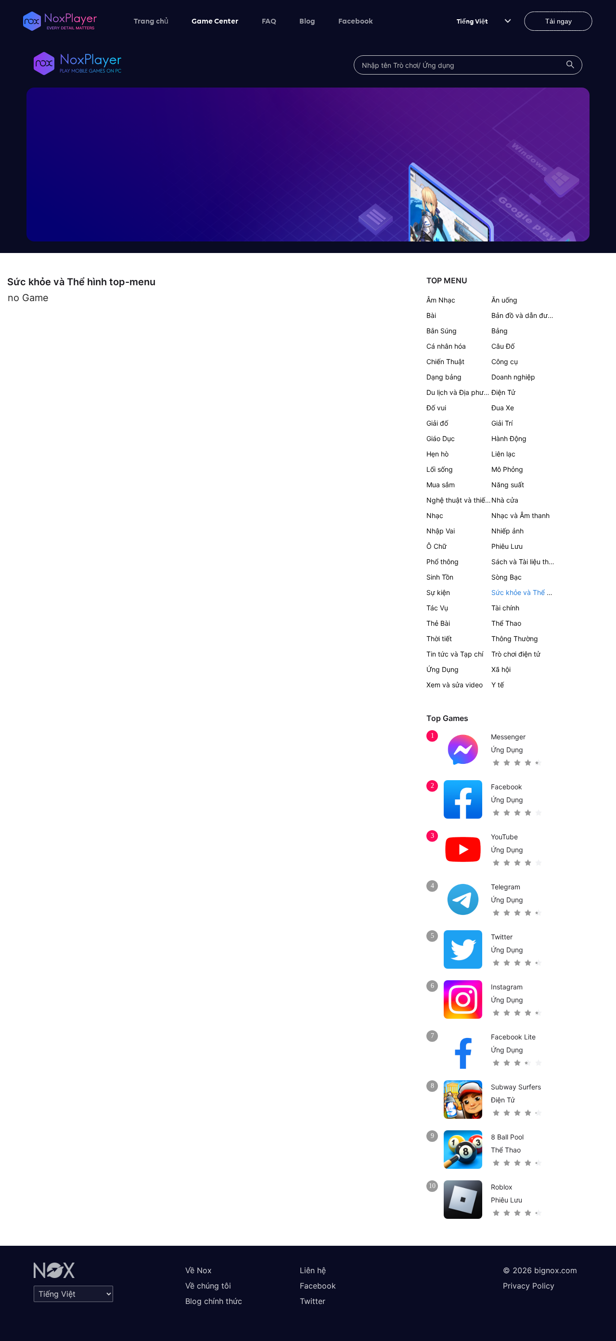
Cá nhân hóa (446, 346)
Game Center (215, 20)
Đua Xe (502, 408)
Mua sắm (440, 485)
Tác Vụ (437, 608)
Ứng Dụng (442, 669)
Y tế (497, 685)
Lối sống (439, 469)
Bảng (499, 331)
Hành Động (508, 438)
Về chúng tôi (208, 1285)
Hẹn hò (437, 454)
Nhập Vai (440, 531)
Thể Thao (506, 623)
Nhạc (434, 515)
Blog (307, 20)
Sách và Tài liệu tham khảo (533, 561)
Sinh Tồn (439, 577)
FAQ (269, 20)
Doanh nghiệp (513, 377)
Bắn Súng (441, 331)
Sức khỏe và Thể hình (525, 592)
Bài (431, 315)
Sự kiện (438, 592)
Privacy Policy (528, 1285)
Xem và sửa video (454, 685)
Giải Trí (502, 423)
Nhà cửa (504, 500)
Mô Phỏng (507, 469)
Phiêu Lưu (507, 546)
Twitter (312, 1301)
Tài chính (505, 608)
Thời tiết (439, 638)
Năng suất (507, 485)
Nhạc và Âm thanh (520, 515)
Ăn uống (504, 300)
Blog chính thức (213, 1301)
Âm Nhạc (440, 300)
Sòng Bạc (506, 577)
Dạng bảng (444, 377)
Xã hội (501, 669)
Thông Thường (514, 638)
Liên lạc (503, 454)
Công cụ (504, 361)
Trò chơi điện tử (515, 654)
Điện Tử (503, 392)
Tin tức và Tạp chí (454, 654)
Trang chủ (151, 20)
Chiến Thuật (445, 361)
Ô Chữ (436, 546)
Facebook (355, 20)
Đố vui (436, 408)
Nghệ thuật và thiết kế (461, 500)
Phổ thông (442, 561)
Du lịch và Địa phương (461, 392)
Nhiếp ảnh (507, 531)
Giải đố (437, 423)
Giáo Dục (440, 438)
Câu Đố (502, 346)
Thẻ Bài (438, 623)
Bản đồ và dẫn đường (525, 315)
